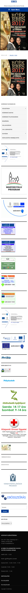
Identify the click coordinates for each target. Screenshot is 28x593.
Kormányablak (5, 580)
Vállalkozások (6, 125)
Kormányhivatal (5, 584)
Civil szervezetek (7, 129)
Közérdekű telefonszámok (10, 117)
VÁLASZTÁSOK (6, 108)
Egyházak (5, 133)
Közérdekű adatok (7, 112)
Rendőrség (5, 121)
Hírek (15, 55)
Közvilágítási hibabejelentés (10, 138)
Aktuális (12, 55)
